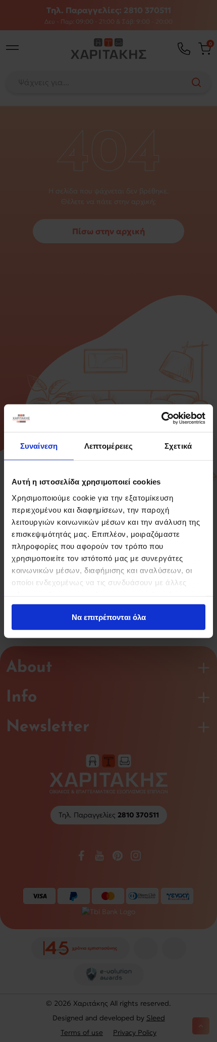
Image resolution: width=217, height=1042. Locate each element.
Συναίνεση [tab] (39, 446)
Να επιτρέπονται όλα (109, 617)
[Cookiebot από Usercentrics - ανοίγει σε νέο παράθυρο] (161, 418)
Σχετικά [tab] (178, 446)
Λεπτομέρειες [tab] (108, 446)
